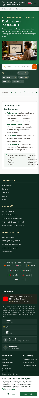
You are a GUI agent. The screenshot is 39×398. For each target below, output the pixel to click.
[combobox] (19, 67)
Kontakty (5, 359)
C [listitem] (20, 92)
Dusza (22, 73)
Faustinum (5, 365)
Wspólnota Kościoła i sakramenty (13, 225)
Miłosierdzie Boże (8, 211)
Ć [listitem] (24, 92)
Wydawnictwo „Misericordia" (12, 244)
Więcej (4, 199)
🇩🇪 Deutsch (8, 265)
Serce (23, 77)
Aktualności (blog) (8, 362)
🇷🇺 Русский (26, 275)
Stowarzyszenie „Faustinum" (11, 241)
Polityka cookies (29, 362)
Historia (4, 196)
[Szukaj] (34, 66)
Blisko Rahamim (7, 251)
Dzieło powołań (7, 185)
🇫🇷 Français (14, 270)
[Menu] (35, 3)
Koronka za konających (10, 248)
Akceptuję (28, 394)
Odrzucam (10, 394)
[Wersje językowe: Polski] (30, 3)
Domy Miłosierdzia (8, 237)
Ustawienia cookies (30, 365)
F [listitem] (36, 92)
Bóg (6, 81)
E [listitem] (32, 92)
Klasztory (5, 189)
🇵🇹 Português (13, 275)
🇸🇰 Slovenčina (19, 280)
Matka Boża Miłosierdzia (10, 215)
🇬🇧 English (19, 265)
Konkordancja (21, 9)
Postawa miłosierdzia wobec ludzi (13, 222)
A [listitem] (11, 92)
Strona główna (9, 9)
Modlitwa (18, 81)
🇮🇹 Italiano (25, 270)
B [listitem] (15, 92)
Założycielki (6, 192)
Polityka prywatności (30, 359)
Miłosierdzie (9, 77)
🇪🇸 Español (31, 265)
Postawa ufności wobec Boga (12, 218)
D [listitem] (28, 92)
